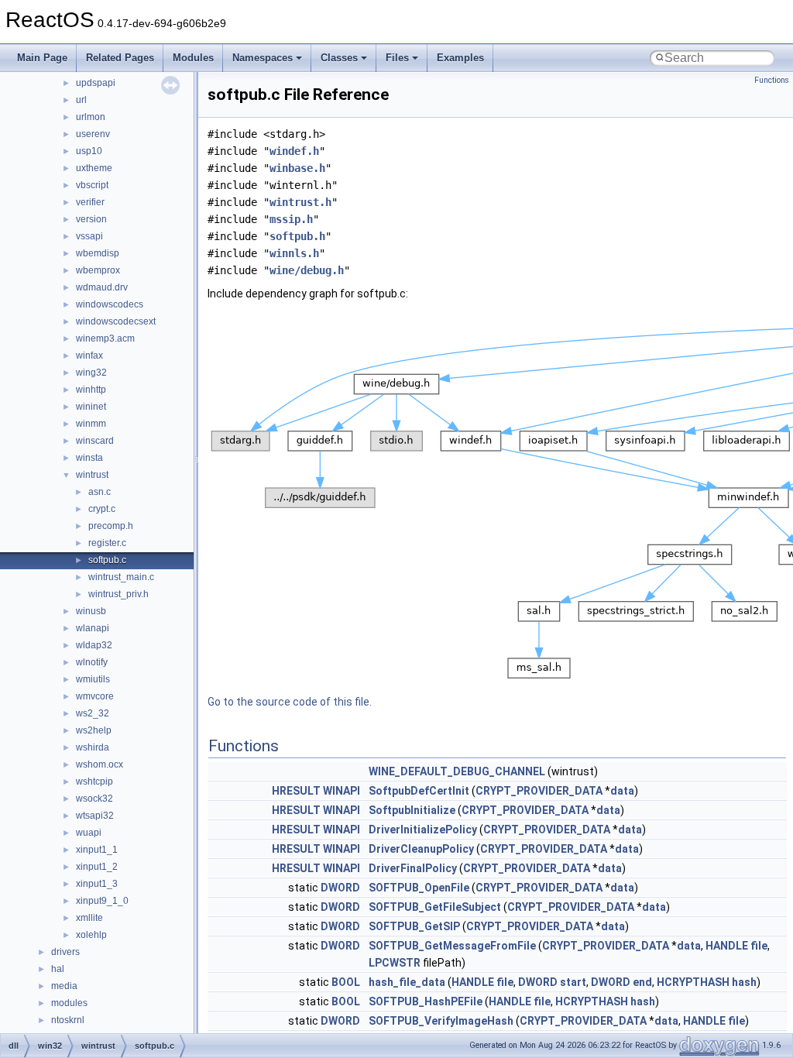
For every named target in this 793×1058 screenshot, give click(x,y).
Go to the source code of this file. (290, 702)
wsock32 (94, 798)
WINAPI (341, 791)
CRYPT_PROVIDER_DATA (538, 791)
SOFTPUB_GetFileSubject (435, 907)
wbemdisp (97, 253)
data (622, 791)
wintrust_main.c (121, 577)
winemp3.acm (105, 338)
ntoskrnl (67, 1020)
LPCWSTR (395, 963)
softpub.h (297, 236)
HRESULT (296, 791)
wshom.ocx (99, 764)
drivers (65, 951)
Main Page (42, 58)
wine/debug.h (306, 270)
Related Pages (120, 58)
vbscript (92, 185)
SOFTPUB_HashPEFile (425, 1001)
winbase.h (297, 168)
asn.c (99, 491)
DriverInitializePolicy (423, 829)
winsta (89, 457)
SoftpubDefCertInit (419, 791)
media (64, 986)
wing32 (91, 372)
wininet (91, 406)
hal (57, 969)
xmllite (89, 917)
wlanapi (92, 628)
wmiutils (93, 679)
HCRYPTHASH (693, 982)
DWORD (340, 887)
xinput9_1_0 (102, 900)
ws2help (94, 730)
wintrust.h (300, 202)
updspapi (95, 82)
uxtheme (94, 168)
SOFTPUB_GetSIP (414, 926)
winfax (89, 355)
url (81, 99)
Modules (193, 58)
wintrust (92, 474)
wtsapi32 (95, 815)
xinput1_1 (97, 849)
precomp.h (110, 525)
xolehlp (91, 934)
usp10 (89, 151)
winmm (91, 423)
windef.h (294, 151)
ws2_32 (92, 713)
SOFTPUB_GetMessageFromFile (452, 945)
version (91, 219)
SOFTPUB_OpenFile (419, 887)
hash (744, 982)
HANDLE (726, 945)
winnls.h (294, 253)
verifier (90, 202)
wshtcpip (94, 781)
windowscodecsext (116, 321)
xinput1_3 (97, 883)
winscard (95, 440)
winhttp (91, 389)
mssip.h (291, 219)
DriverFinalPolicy (413, 868)
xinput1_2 (97, 866)
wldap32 (94, 645)
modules (69, 1003)
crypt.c (101, 508)
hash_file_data (407, 982)
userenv (93, 134)
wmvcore (95, 696)
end (642, 982)
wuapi (88, 832)
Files (397, 58)
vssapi (89, 236)
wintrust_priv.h (118, 594)
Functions (771, 80)
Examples (460, 58)
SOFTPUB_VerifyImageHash (441, 1021)
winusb (91, 611)
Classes (339, 58)
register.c (107, 543)
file (758, 945)
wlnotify (92, 662)
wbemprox (98, 270)
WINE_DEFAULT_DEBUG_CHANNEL (457, 771)
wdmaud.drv (102, 287)
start (573, 982)
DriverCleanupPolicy (421, 849)
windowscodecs (109, 304)
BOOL (345, 982)
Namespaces (262, 58)
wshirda (92, 747)
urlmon (90, 117)
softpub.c (107, 560)
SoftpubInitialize (412, 810)
